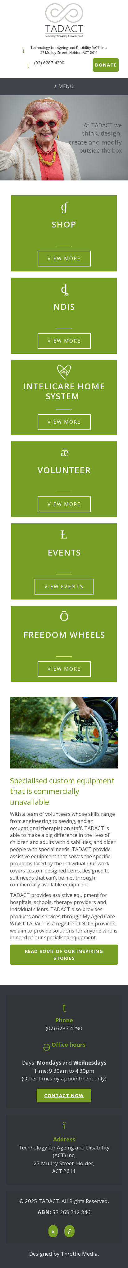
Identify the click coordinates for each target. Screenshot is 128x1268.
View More (64, 258)
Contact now (64, 1095)
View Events (64, 586)
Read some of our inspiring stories (64, 954)
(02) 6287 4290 (49, 63)
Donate (106, 65)
